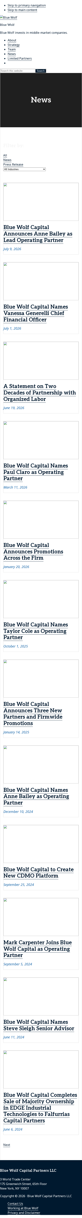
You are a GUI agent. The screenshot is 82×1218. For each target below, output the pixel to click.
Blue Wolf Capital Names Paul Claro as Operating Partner (35, 472)
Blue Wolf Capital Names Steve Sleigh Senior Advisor (38, 1025)
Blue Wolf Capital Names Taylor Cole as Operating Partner (35, 631)
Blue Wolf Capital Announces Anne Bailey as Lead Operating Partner (37, 233)
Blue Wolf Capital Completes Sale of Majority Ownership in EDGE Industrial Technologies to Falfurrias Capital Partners (40, 1108)
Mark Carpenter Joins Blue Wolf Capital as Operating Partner (37, 949)
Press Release (13, 164)
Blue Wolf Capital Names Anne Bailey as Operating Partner (36, 796)
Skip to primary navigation (27, 5)
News (7, 160)
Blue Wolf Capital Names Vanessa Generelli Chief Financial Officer (35, 313)
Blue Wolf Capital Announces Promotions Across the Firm (33, 551)
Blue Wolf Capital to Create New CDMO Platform (38, 873)
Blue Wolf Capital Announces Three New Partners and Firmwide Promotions (32, 714)
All (5, 155)
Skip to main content (22, 10)
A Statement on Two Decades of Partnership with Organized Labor (39, 392)
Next (6, 1145)
